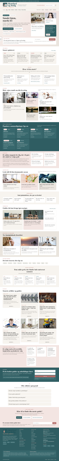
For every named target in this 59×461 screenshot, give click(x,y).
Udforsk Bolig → (34, 30)
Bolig (7, 9)
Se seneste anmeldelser (18, 28)
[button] (1, 39)
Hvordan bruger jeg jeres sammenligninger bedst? (19, 404)
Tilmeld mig (45, 376)
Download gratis (52, 39)
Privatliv (46, 459)
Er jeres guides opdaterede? (14, 394)
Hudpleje (8, 442)
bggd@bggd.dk (45, 440)
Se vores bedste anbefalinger (41, 5)
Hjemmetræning (13, 442)
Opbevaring (4, 442)
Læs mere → (11, 306)
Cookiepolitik (33, 435)
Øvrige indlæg (23, 9)
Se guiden (48, 34)
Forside (4, 9)
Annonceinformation (34, 436)
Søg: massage (33, 447)
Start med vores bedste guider (8, 28)
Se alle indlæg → (53, 50)
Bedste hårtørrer (21, 441)
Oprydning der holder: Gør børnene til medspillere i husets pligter (47, 334)
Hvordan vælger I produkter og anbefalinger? (18, 390)
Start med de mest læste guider (37, 417)
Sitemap (32, 438)
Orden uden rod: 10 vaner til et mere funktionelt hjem (29, 333)
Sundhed (16, 9)
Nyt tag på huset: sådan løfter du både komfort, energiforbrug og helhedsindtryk (10, 297)
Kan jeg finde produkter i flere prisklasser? (18, 400)
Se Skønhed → (48, 22)
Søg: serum (33, 444)
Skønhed (12, 9)
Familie (9, 9)
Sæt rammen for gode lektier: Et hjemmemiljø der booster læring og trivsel (11, 334)
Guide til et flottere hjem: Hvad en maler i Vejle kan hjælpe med (29, 308)
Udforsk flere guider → (53, 208)
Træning (19, 9)
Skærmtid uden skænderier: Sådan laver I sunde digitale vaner (47, 308)
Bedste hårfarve (21, 444)
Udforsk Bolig (19, 417)
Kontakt (32, 432)
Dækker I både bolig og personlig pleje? (17, 397)
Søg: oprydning (33, 448)
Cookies (55, 459)
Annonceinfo (52, 459)
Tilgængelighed (33, 439)
